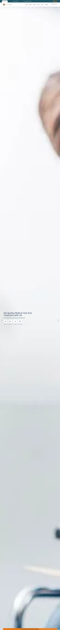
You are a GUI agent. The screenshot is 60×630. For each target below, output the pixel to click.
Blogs (38, 4)
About (30, 4)
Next (58, 320)
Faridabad (27, 1)
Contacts (46, 4)
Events (42, 4)
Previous (2, 320)
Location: (25, 1)
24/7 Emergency (5, 1)
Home (27, 4)
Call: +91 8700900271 (15, 1)
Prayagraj (30, 1)
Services (34, 4)
